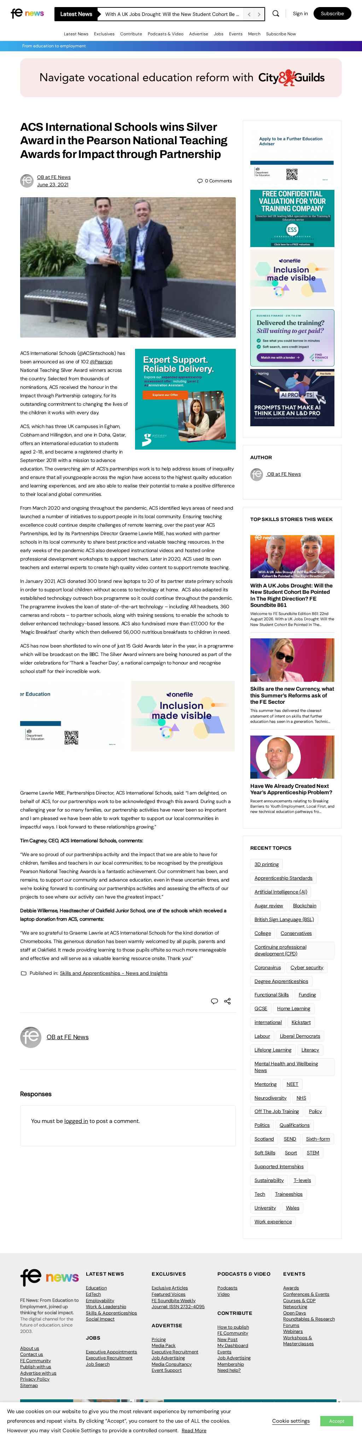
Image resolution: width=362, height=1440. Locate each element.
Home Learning (293, 1008)
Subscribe (332, 13)
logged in (76, 1121)
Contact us (31, 1354)
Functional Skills (272, 994)
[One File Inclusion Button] (183, 747)
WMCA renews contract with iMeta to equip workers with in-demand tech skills (174, 14)
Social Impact (100, 1319)
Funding (307, 994)
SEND (290, 1139)
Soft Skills (265, 1152)
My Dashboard (232, 1345)
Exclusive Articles (170, 1288)
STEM (313, 1152)
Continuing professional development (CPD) (280, 950)
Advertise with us (38, 1373)
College (263, 933)
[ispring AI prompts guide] (292, 397)
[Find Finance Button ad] (292, 337)
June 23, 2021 (52, 184)
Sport (291, 1152)
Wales (292, 1208)
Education (96, 1288)
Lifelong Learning (273, 1050)
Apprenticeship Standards (284, 878)
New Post (227, 1339)
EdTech (93, 1294)
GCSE (261, 1008)
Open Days (294, 1313)
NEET (292, 1084)
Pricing (159, 1339)
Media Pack (164, 1345)
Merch (254, 34)
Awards (291, 1288)
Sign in (300, 13)
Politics (262, 1125)
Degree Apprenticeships (281, 981)
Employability (100, 1301)
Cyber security (307, 967)
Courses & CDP (299, 1301)
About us (29, 1348)
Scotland (264, 1139)
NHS (301, 1098)
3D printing (267, 864)
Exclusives (104, 34)
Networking (295, 1307)
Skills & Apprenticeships (111, 1313)
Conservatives (296, 933)
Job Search (98, 1364)
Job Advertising (168, 1358)
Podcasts (227, 1288)
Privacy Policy (34, 1379)
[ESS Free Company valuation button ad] (292, 218)
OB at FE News (54, 177)
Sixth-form (318, 1139)
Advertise (198, 34)
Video (223, 1294)
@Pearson (101, 361)
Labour (262, 1036)
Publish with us (35, 1367)
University (265, 1208)
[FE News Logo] (27, 13)
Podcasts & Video (165, 34)
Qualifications (295, 1125)
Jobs (218, 34)
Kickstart (301, 1022)
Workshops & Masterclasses (298, 1341)
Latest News (76, 34)
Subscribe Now (281, 34)
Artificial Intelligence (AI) (281, 892)
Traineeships (289, 1194)
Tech (260, 1194)
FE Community (35, 1361)
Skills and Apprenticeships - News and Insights (114, 973)
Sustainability (269, 1180)
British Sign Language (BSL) (284, 919)
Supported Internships (279, 1166)
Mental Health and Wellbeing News (286, 1066)
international (268, 1022)
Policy (315, 1111)
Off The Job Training (277, 1111)
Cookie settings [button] (291, 1420)
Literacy (310, 1050)
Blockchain (304, 905)
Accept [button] (336, 1421)
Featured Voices (169, 1294)
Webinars (293, 1331)
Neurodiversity (271, 1098)
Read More (194, 1430)
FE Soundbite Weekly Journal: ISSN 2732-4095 (178, 1304)
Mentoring (266, 1084)
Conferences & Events (306, 1294)
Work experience (273, 1221)
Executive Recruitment (109, 1358)
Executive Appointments (111, 1352)
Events (236, 34)
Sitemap (29, 1385)
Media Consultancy (172, 1364)
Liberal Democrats (300, 1036)
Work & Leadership (106, 1307)
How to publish (233, 1327)
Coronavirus (268, 967)
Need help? (229, 1370)
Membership (230, 1364)
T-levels (302, 1180)
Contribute (131, 34)
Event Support (167, 1370)
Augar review (269, 905)
